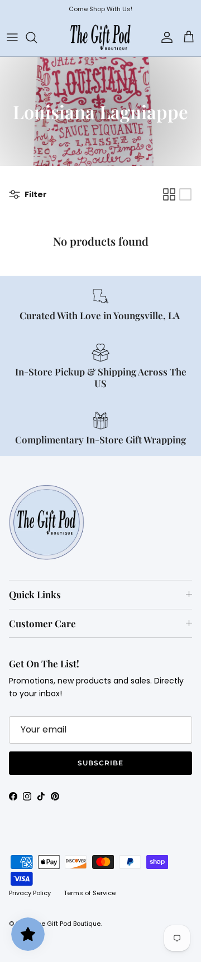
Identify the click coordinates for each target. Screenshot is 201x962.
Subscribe (100, 763)
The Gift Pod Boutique (67, 923)
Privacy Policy (30, 892)
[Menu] (12, 37)
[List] (185, 194)
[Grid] (169, 194)
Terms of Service (90, 892)
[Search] (37, 37)
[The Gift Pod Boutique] (100, 37)
